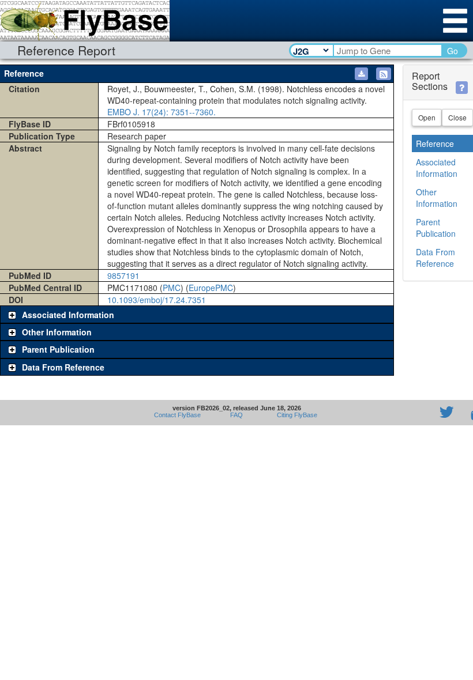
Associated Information (436, 167)
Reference (435, 143)
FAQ (236, 414)
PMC (172, 287)
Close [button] (457, 117)
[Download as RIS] (361, 73)
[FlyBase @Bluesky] (379, 412)
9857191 (123, 275)
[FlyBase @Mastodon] (413, 412)
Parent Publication (436, 227)
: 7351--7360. (161, 112)
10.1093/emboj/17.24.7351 (156, 299)
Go (452, 50)
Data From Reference (435, 257)
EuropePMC (211, 287)
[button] (383, 73)
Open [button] (427, 117)
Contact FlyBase (177, 414)
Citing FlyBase (295, 414)
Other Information (436, 197)
